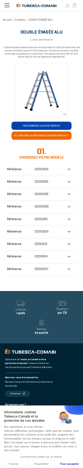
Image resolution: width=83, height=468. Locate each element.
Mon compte (67, 5)
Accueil (7, 20)
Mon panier (75, 5)
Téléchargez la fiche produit (41, 125)
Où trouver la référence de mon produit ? (41, 135)
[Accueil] (36, 5)
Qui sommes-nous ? (15, 404)
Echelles (20, 20)
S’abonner (15, 393)
